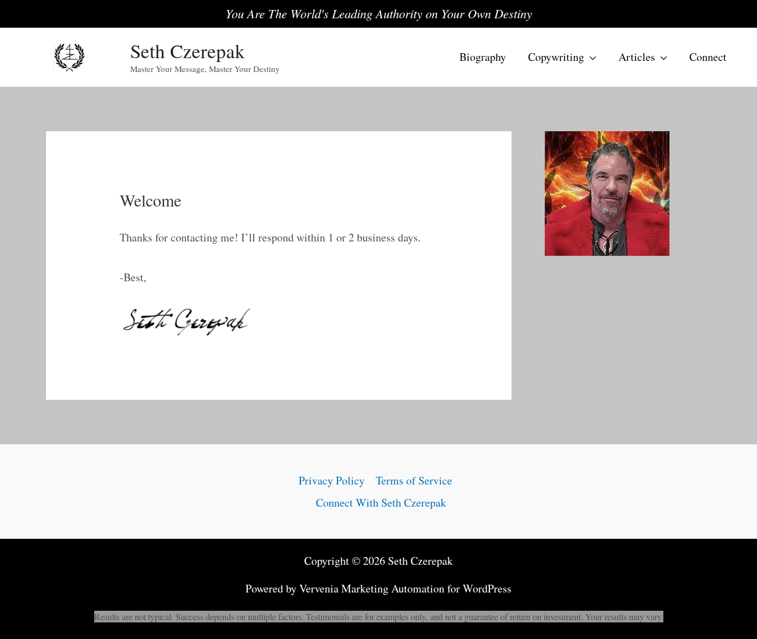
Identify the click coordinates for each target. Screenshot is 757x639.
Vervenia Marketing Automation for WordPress (405, 588)
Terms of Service (414, 480)
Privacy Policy (332, 480)
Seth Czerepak (187, 51)
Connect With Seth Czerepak (381, 502)
